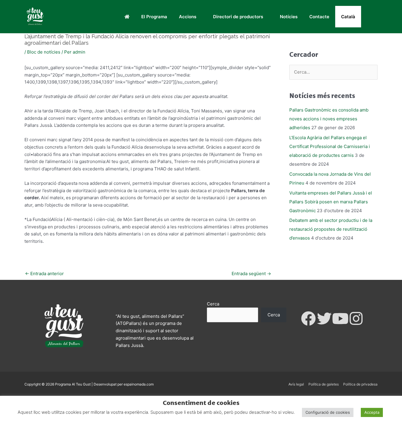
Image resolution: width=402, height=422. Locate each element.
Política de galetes (323, 384)
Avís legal (296, 384)
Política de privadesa (360, 384)
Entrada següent (251, 273)
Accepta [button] (371, 412)
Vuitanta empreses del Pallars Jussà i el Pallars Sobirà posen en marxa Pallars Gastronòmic (330, 201)
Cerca (213, 304)
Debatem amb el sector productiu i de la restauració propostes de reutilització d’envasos (330, 229)
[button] (369, 17)
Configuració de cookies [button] (327, 412)
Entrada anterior (44, 273)
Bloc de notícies (43, 52)
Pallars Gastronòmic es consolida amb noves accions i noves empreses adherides (328, 118)
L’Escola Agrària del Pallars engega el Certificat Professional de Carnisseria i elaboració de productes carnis (329, 146)
